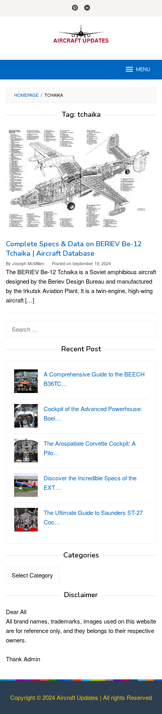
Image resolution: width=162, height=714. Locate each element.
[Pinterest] (75, 8)
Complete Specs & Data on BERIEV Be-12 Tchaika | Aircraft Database (74, 248)
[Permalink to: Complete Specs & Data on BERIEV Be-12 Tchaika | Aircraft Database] (81, 182)
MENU (143, 69)
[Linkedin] (87, 8)
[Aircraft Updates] (80, 33)
